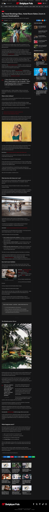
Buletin (39, 3)
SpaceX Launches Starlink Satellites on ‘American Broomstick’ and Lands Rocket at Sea (6, 471)
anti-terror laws (11, 54)
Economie (9, 6)
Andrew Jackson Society (12, 64)
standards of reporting (9, 257)
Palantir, (23, 275)
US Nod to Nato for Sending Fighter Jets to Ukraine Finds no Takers (6, 481)
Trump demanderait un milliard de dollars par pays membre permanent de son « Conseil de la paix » (41, 92)
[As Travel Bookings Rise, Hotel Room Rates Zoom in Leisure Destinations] (16, 32)
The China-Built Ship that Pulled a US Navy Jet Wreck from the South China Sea (16, 471)
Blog (3, 11)
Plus (42, 6)
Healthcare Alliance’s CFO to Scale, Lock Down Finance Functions (16, 492)
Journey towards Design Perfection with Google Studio (16, 227)
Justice (30, 6)
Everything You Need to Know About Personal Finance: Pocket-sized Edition (26, 482)
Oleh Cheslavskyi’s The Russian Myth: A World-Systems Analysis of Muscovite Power (42, 27)
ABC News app (11, 412)
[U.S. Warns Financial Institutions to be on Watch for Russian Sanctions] (16, 476)
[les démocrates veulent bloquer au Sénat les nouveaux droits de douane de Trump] (40, 57)
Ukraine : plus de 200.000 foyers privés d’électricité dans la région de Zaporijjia (42, 46)
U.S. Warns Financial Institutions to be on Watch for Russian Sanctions (15, 482)
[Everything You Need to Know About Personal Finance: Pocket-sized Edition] (26, 476)
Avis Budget (26, 271)
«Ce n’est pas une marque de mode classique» (42, 41)
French (45, 3)
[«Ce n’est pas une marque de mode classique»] (36, 41)
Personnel (6, 20)
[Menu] (1, 6)
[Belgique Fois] (24, 3)
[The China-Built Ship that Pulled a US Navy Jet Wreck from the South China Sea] (16, 465)
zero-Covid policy (19, 70)
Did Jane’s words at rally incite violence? (11, 113)
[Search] (45, 6)
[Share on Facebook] (37, 20)
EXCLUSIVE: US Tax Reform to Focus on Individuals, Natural (5, 492)
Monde (16, 6)
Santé (37, 6)
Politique (6, 6)
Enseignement (20, 6)
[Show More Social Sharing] (46, 20)
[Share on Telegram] (44, 20)
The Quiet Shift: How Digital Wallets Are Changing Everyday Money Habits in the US (42, 31)
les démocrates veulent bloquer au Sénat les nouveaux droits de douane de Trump (41, 63)
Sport (39, 6)
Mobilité (34, 6)
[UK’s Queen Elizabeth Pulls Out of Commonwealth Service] (26, 488)
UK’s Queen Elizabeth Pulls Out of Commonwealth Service (26, 492)
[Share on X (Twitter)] (39, 20)
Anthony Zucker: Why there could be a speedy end (13, 112)
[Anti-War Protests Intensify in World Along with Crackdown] (26, 465)
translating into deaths (15, 75)
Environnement (26, 6)
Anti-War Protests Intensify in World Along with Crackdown (26, 470)
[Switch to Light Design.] (47, 6)
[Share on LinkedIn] (41, 20)
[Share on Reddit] (43, 20)
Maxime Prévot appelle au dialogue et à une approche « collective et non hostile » (41, 78)
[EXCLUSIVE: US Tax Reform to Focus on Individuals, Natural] (6, 488)
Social (13, 6)
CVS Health (24, 269)
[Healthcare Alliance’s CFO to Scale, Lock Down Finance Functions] (16, 488)
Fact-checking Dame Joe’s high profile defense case (16, 152)
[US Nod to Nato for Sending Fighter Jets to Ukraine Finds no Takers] (6, 476)
